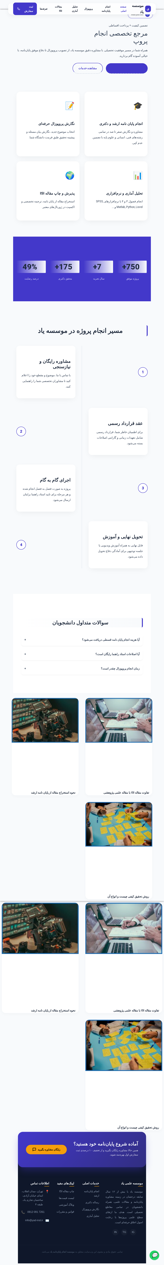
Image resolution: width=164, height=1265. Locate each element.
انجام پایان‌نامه (106, 8)
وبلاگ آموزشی (66, 1204)
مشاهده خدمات (87, 68)
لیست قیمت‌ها (66, 1198)
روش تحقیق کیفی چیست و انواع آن (128, 896)
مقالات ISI (58, 8)
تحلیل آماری (75, 8)
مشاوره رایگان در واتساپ (126, 68)
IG (133, 1232)
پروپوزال (88, 8)
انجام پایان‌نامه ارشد (91, 1193)
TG (124, 1232)
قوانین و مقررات (65, 1211)
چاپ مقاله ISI (66, 1191)
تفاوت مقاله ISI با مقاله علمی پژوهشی (126, 792)
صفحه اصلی (123, 8)
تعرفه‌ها (43, 8)
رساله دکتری (92, 1202)
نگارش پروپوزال (90, 1209)
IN (115, 1232)
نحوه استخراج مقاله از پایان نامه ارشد (53, 792)
